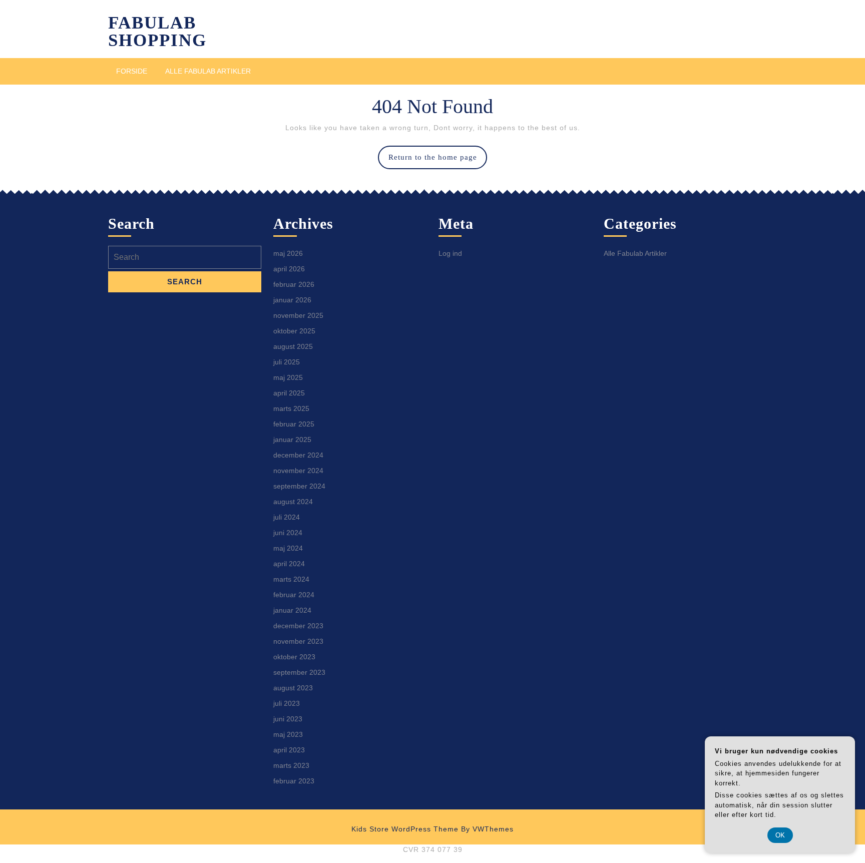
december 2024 (298, 455)
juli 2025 (286, 362)
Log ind (450, 253)
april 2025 (289, 393)
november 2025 (298, 315)
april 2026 (289, 269)
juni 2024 (287, 533)
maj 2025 (288, 377)
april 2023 (289, 750)
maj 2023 (288, 734)
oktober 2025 (294, 331)
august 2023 (293, 688)
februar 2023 (293, 781)
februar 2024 (293, 595)
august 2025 (293, 346)
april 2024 (289, 564)
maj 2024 (288, 548)
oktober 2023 (294, 657)
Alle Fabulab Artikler (208, 71)
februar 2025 (293, 424)
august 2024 (293, 502)
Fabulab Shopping (157, 31)
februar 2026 (293, 284)
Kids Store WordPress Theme (405, 829)
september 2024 (299, 486)
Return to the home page (438, 161)
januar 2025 (292, 440)
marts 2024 (291, 579)
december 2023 (298, 626)
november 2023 (298, 641)
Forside (131, 71)
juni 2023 (287, 719)
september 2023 (299, 672)
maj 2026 (288, 253)
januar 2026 (292, 300)
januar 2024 (292, 610)
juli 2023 (286, 703)
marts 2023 (291, 765)
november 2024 (298, 471)
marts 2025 (291, 408)
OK (780, 835)
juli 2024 (286, 517)
